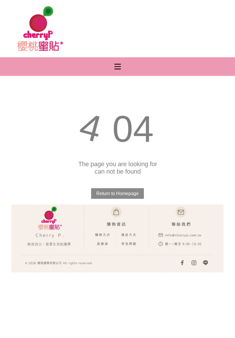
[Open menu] (117, 66)
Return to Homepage (117, 193)
